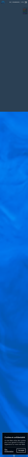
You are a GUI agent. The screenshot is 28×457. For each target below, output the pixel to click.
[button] (24, 2)
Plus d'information (9, 450)
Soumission (16, 2)
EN (10, 2)
